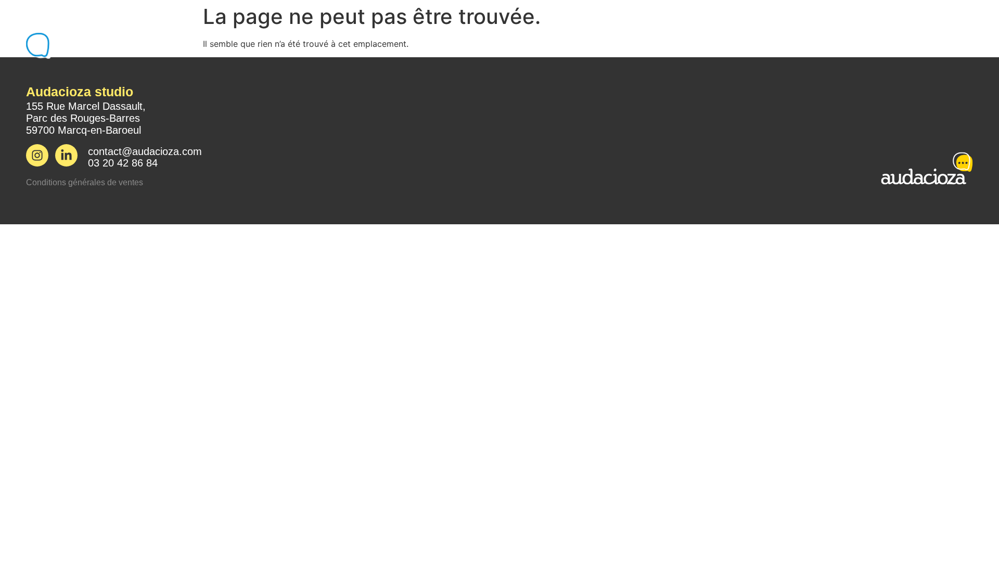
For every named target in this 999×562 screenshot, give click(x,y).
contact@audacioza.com (145, 151)
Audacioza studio (79, 91)
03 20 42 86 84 (123, 163)
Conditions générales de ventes (84, 182)
